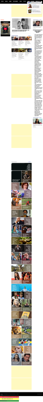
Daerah (6, 1)
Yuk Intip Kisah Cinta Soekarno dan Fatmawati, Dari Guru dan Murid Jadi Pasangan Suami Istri (20, 31)
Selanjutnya (2, 19)
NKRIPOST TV (38, 1)
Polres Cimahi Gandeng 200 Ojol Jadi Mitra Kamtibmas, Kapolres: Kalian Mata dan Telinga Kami (38, 36)
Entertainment (15, 1)
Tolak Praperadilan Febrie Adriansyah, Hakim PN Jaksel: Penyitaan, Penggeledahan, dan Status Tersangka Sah (38, 86)
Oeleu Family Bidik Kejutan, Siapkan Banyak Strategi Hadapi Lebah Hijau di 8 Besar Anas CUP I (38, 52)
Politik (24, 1)
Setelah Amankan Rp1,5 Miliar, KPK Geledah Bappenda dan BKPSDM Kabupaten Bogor (38, 70)
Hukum (10, 1)
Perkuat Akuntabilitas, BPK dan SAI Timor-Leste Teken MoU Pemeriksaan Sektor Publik (38, 102)
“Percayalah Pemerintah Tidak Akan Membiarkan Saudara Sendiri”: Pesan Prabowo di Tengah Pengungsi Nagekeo (38, 58)
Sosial (21, 1)
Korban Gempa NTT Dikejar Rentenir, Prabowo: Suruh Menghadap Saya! (38, 91)
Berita (2, 1)
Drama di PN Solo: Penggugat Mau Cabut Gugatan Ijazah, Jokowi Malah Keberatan (38, 64)
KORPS (29, 1)
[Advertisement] (26, 11)
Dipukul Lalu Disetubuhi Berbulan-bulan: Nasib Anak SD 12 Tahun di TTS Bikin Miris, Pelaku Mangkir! (38, 75)
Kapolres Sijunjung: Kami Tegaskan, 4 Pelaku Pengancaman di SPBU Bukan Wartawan (38, 41)
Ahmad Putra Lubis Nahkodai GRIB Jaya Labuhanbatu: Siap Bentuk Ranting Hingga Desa (38, 113)
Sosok (13, 28)
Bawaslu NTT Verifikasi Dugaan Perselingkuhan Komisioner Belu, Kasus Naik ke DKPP (38, 80)
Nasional (32, 1)
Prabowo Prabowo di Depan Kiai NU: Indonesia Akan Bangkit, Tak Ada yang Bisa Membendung (38, 47)
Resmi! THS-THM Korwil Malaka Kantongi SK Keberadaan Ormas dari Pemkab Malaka (38, 97)
